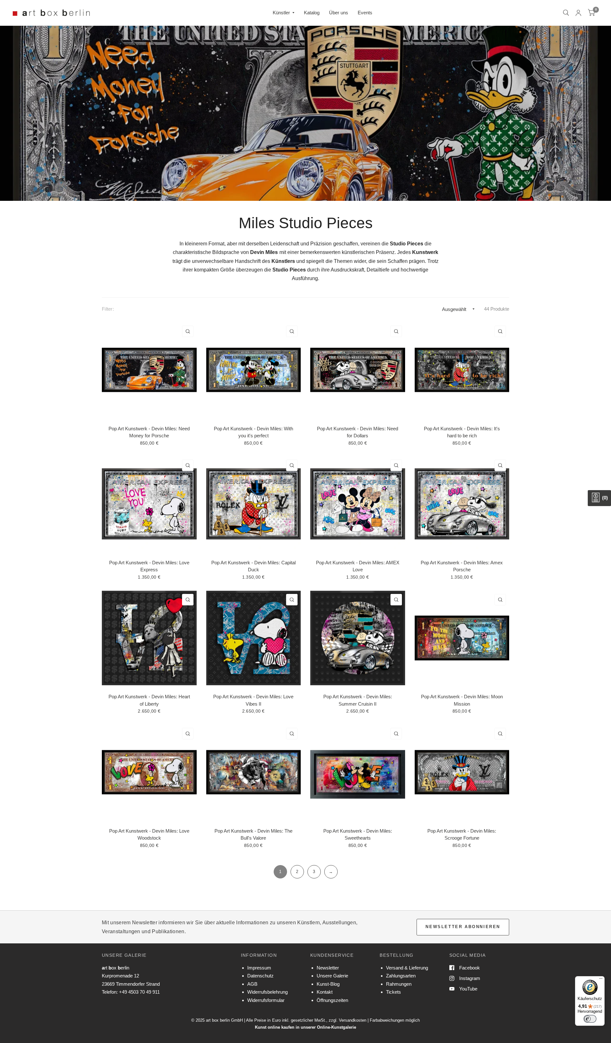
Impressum (259, 967)
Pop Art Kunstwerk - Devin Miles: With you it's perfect (253, 432)
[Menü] (601, 980)
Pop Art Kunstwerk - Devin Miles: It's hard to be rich (462, 432)
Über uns (338, 12)
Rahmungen (398, 984)
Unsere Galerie (332, 975)
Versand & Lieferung (407, 967)
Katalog (312, 12)
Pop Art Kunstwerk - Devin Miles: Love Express (149, 566)
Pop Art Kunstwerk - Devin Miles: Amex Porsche (462, 566)
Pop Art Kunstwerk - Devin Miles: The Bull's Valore (253, 834)
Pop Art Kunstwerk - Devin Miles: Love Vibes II (253, 700)
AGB (252, 984)
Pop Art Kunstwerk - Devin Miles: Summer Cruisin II (357, 700)
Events (365, 12)
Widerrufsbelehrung (267, 992)
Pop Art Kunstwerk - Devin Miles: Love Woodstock (149, 834)
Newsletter (328, 967)
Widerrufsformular (265, 1000)
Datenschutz (260, 975)
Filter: (108, 309)
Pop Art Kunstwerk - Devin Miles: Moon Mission (462, 700)
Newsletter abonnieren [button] (462, 926)
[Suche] (566, 12)
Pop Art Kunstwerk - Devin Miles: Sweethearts (357, 834)
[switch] (590, 1019)
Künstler (281, 12)
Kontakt (325, 992)
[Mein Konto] (578, 12)
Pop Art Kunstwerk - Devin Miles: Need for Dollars (357, 432)
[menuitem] (283, 12)
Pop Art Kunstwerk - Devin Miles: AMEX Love (357, 566)
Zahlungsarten (401, 975)
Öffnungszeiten (332, 1000)
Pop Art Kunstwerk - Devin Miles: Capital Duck (253, 566)
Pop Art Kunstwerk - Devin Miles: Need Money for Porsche (149, 432)
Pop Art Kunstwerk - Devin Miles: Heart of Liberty (149, 700)
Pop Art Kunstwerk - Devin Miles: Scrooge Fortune (461, 834)
